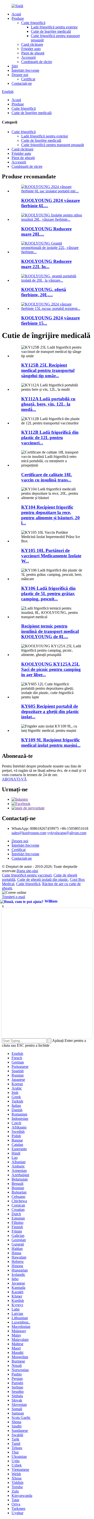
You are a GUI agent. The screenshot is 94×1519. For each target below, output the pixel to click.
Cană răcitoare (32, 44)
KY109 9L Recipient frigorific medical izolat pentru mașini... (51, 742)
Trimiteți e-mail (13, 897)
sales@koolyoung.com (29, 833)
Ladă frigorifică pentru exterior (54, 27)
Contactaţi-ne (22, 83)
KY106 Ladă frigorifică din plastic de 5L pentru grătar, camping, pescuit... (48, 593)
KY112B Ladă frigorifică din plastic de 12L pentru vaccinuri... (50, 437)
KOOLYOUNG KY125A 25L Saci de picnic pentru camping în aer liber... (51, 669)
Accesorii (28, 57)
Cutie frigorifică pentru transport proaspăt (52, 145)
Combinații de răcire (36, 62)
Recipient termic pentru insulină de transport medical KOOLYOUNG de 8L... (50, 631)
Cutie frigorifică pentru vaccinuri (27, 875)
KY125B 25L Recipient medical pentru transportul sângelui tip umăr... (47, 370)
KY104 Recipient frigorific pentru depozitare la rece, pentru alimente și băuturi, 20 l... (50, 515)
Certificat (28, 79)
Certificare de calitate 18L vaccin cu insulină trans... (46, 477)
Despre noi (20, 75)
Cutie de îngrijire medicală (51, 31)
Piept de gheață (32, 53)
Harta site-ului (27, 871)
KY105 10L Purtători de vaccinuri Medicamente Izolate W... (51, 556)
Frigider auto (31, 49)
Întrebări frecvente (25, 70)
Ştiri (15, 66)
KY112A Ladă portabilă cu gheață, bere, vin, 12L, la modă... (48, 404)
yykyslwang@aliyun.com (66, 833)
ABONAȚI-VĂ (14, 779)
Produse (18, 18)
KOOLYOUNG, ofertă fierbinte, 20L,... (43, 292)
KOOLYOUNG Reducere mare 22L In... (46, 264)
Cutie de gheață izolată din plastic (42, 879)
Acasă (16, 14)
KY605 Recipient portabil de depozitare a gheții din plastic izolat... (50, 711)
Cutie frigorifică (33, 23)
